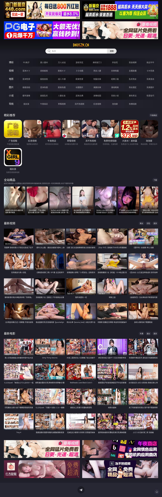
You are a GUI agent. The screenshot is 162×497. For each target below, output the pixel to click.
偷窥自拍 (26, 87)
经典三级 (115, 79)
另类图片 (150, 87)
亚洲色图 (44, 87)
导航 (11, 103)
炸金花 (115, 62)
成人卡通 (62, 79)
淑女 (148, 333)
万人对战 (62, 62)
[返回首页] (157, 492)
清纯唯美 (115, 87)
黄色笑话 (133, 95)
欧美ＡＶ (62, 70)
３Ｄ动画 (79, 70)
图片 (11, 87)
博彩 (11, 62)
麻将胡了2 (97, 62)
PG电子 (26, 62)
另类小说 (115, 95)
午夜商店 (44, 104)
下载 (155, 180)
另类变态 (150, 79)
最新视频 (9, 223)
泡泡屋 (115, 104)
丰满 (141, 333)
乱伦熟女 (133, 79)
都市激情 (26, 95)
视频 (11, 70)
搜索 (112, 51)
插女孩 (26, 104)
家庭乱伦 (44, 95)
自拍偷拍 (44, 70)
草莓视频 (62, 104)
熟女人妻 (97, 70)
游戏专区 (79, 62)
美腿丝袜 (97, 87)
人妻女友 (62, 95)
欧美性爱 (79, 79)
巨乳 (148, 223)
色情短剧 (133, 104)
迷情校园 (97, 95)
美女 (141, 223)
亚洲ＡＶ (26, 70)
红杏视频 (97, 104)
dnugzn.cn (81, 45)
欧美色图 (62, 87)
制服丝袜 (97, 79)
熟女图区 (133, 87)
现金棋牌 (133, 62)
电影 (11, 79)
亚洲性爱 (26, 79)
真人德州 (44, 62)
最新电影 (9, 333)
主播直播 (133, 70)
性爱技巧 (150, 95)
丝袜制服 (115, 70)
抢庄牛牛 (150, 62)
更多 (155, 223)
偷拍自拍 (44, 79)
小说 (11, 95)
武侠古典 (79, 95)
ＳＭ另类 (150, 70)
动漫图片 (79, 87)
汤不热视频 (79, 104)
